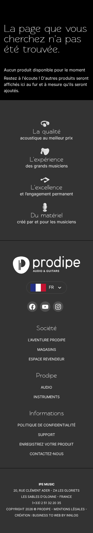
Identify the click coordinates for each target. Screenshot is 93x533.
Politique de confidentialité (46, 425)
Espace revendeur (46, 359)
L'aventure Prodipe (46, 340)
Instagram (58, 306)
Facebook (32, 306)
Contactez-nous (47, 453)
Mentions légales (69, 509)
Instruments (47, 397)
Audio (46, 387)
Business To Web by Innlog (55, 515)
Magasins (46, 349)
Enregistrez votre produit (46, 444)
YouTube (45, 306)
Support (46, 434)
